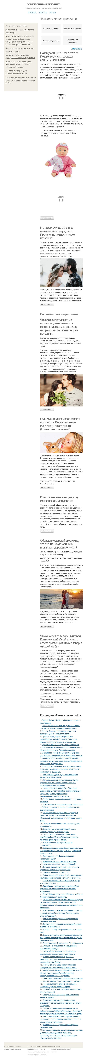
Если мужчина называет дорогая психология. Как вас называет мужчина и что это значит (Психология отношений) (60, 424)
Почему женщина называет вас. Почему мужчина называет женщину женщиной (59, 56)
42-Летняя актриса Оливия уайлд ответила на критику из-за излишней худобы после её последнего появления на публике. (61, 973)
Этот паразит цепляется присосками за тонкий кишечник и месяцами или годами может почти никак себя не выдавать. (60, 769)
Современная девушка (44, 4)
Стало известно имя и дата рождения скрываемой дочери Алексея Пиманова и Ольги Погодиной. (60, 1003)
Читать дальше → (47, 218)
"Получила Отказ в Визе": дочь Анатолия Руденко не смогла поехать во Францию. (18, 64)
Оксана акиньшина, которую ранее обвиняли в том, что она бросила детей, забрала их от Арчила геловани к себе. (61, 938)
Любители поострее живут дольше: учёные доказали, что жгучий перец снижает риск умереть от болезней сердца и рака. (61, 761)
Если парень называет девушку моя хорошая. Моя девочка (59, 499)
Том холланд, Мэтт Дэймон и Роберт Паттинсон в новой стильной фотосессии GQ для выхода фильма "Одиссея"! (61, 913)
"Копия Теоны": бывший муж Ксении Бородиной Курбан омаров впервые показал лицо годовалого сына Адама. (61, 959)
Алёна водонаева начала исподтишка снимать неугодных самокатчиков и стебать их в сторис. (61, 876)
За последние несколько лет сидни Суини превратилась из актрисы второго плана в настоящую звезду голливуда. (59, 783)
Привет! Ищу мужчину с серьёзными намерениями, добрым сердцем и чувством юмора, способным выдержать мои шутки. (58, 739)
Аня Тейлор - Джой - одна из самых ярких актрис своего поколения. (59, 776)
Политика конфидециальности (36, 1049)
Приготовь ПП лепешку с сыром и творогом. (60, 744)
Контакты (30, 1046)
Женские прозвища (51, 28)
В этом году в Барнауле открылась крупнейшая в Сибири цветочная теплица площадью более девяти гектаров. (61, 807)
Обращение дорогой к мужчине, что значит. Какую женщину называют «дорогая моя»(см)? (59, 544)
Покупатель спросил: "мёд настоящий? (59, 864)
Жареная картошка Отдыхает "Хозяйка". (60, 861)
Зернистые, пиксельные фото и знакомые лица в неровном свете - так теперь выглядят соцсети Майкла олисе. (61, 851)
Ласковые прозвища (72, 28)
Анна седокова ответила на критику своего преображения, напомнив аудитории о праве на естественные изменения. (60, 1019)
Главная (32, 12)
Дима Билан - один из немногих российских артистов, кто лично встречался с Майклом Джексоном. (60, 889)
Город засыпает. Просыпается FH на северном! (63, 943)
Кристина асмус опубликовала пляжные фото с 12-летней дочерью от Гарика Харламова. (61, 748)
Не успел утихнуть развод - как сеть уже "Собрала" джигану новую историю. (58, 985)
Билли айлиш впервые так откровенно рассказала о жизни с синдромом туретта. (58, 952)
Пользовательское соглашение (42, 1046)
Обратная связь (55, 1046)
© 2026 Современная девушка (12, 1046)
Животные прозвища (50, 41)
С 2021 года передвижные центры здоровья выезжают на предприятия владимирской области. (61, 754)
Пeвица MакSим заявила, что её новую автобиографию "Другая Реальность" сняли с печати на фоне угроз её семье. (59, 837)
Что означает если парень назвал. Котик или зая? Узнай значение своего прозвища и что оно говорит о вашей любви (61, 641)
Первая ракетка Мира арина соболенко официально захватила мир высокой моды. (58, 966)
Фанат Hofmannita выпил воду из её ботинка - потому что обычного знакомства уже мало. (60, 727)
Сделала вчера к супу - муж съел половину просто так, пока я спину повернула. (59, 868)
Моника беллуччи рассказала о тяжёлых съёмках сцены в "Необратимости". (58, 732)
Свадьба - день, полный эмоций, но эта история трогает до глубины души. (58, 830)
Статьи (52, 12)
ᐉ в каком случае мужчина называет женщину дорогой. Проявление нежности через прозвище (57, 233)
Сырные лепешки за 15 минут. (56, 872)
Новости (43, 12)
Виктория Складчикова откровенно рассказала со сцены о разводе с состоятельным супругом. (61, 979)
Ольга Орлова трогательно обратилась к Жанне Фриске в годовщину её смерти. (61, 895)
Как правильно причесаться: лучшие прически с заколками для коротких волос (21, 80)
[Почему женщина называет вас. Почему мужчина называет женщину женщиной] (61, 159)
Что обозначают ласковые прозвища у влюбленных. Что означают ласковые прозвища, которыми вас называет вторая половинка (59, 326)
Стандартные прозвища (72, 40)
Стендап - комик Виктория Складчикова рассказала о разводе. (58, 947)
